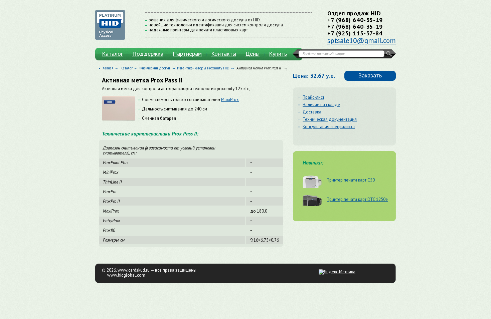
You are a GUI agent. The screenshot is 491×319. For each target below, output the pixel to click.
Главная (108, 68)
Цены (253, 53)
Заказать (370, 75)
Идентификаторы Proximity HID (203, 68)
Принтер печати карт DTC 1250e (357, 199)
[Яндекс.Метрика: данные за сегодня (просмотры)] (337, 272)
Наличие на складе (321, 104)
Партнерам (187, 53)
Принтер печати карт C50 (351, 180)
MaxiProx (230, 99)
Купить (278, 53)
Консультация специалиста (329, 126)
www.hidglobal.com (126, 275)
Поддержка (147, 53)
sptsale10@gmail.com (361, 40)
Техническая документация (330, 119)
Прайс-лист (313, 97)
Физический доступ (155, 68)
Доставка (312, 112)
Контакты (223, 53)
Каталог (112, 53)
